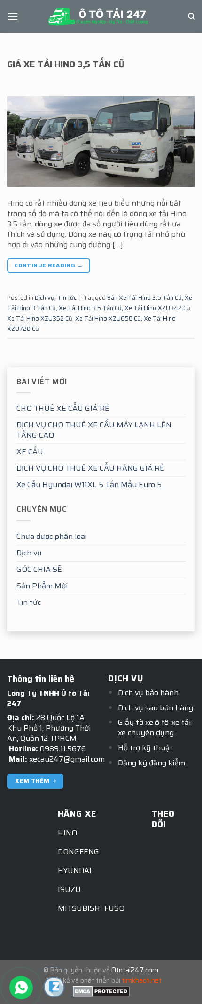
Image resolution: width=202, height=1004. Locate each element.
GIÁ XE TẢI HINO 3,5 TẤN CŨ (65, 64)
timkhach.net (142, 980)
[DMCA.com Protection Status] (101, 991)
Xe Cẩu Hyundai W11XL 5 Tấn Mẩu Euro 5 (89, 484)
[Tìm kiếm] (191, 16)
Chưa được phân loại (51, 536)
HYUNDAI (75, 870)
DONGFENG (78, 852)
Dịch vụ (29, 553)
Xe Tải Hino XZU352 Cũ (39, 318)
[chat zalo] (54, 986)
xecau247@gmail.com (67, 759)
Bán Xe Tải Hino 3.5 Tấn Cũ (144, 298)
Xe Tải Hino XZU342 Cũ (157, 308)
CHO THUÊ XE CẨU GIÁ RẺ (62, 408)
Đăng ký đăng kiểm (151, 763)
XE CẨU (29, 452)
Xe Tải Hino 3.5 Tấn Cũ (90, 308)
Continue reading (49, 265)
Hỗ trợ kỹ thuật (145, 748)
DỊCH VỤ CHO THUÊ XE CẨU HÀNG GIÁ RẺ (90, 468)
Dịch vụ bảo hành (148, 693)
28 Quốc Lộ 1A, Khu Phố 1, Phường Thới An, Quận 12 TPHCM (49, 728)
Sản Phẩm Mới (42, 586)
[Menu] (12, 16)
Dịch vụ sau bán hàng (155, 708)
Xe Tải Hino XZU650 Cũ (108, 318)
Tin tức (28, 602)
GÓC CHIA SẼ (39, 569)
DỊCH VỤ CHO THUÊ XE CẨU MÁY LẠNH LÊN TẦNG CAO (93, 430)
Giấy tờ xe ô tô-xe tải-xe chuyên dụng (156, 727)
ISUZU (69, 889)
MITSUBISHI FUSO (91, 908)
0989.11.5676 (63, 749)
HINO (67, 833)
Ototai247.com (134, 970)
